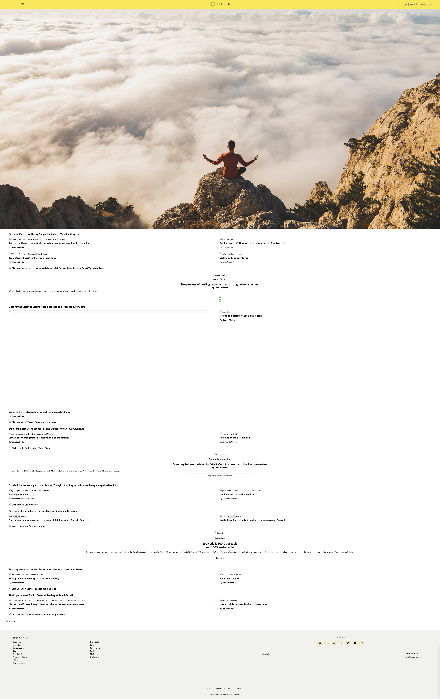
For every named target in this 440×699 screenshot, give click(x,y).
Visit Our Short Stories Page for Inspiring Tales (34, 589)
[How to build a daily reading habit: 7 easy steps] (228, 600)
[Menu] (22, 4)
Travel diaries (18, 654)
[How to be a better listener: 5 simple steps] (226, 311)
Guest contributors (20, 657)
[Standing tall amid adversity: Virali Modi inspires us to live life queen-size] (220, 454)
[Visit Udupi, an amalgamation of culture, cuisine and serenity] (31, 433)
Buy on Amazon (19, 663)
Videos (15, 660)
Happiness (17, 642)
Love (92, 645)
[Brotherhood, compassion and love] (242, 490)
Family (92, 651)
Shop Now (220, 558)
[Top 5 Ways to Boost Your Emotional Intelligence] (28, 254)
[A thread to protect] (231, 574)
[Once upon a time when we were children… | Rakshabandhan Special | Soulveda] (19, 516)
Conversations (18, 648)
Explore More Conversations (220, 475)
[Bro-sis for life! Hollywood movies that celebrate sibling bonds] (108, 311)
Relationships (95, 648)
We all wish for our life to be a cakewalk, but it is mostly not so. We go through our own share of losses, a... (54, 291)
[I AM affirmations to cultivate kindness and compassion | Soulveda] (234, 516)
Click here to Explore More (25, 505)
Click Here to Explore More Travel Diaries (31, 448)
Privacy (229, 688)
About (209, 688)
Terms (238, 688)
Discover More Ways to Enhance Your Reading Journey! (38, 615)
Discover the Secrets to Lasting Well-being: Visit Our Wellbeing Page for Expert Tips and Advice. (58, 268)
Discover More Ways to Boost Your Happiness (34, 422)
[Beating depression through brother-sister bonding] (26, 574)
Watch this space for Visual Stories (28, 526)
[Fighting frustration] (30, 490)
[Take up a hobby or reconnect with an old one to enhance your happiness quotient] (38, 239)
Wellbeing (17, 645)
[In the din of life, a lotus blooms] (228, 433)
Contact (219, 688)
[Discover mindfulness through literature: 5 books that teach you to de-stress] (47, 600)
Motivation (94, 654)
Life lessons (94, 657)
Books (15, 651)
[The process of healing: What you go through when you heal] (220, 274)
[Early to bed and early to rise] (231, 254)
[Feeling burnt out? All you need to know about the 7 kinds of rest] (227, 239)
